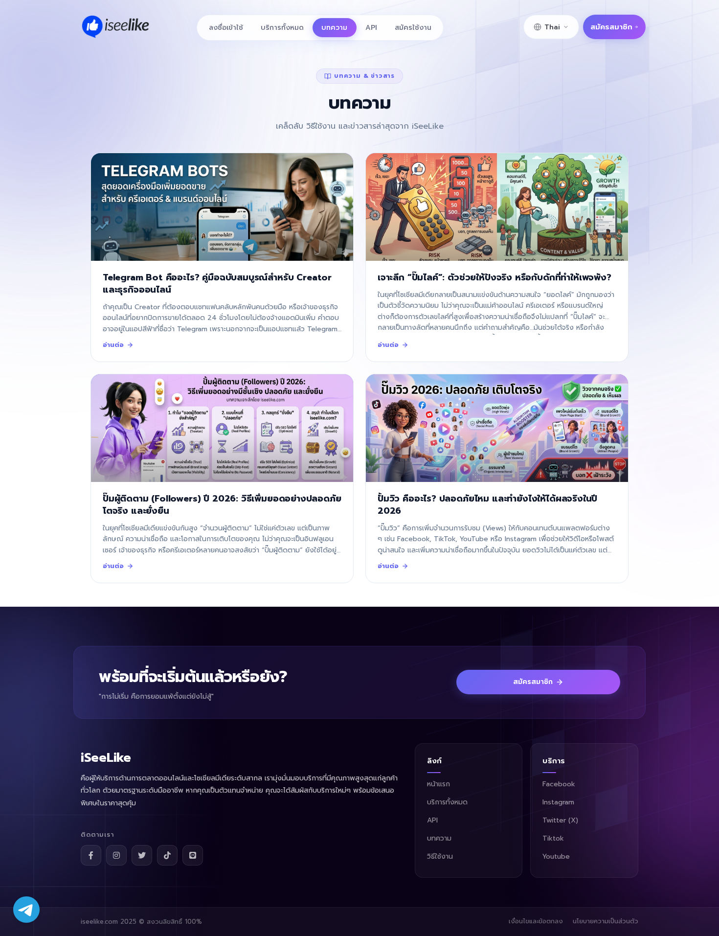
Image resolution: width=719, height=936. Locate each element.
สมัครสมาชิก (611, 27)
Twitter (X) (560, 820)
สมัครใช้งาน (413, 28)
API (371, 28)
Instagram (558, 802)
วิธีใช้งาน (440, 856)
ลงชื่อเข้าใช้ (226, 28)
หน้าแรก (438, 784)
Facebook (558, 784)
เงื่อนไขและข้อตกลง (536, 921)
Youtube (556, 856)
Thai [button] (552, 27)
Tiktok (553, 838)
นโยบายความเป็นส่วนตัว (605, 921)
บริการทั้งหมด (282, 28)
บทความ (334, 28)
